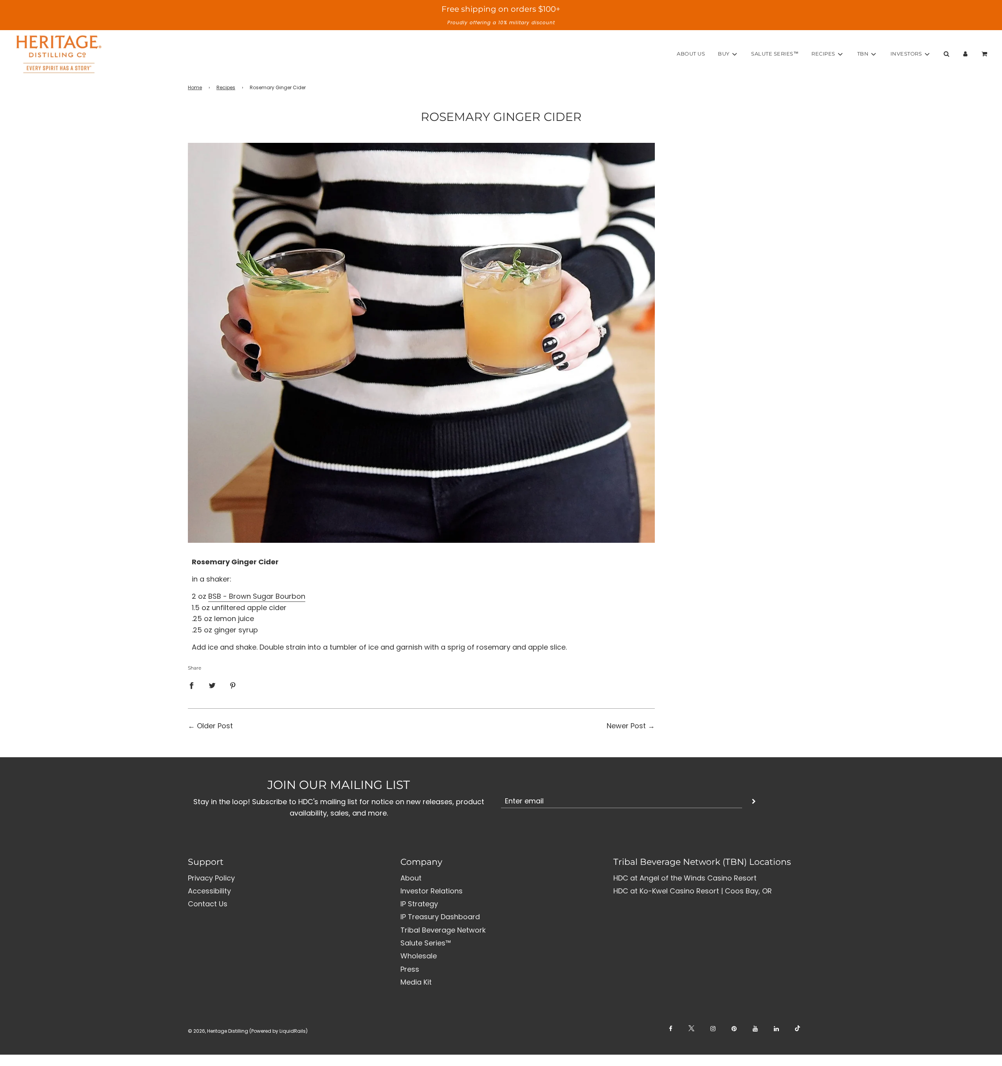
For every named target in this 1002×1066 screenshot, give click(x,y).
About (411, 878)
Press (409, 969)
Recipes (225, 87)
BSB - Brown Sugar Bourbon (256, 596)
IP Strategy (419, 904)
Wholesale (418, 956)
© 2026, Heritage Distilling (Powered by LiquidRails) (248, 1031)
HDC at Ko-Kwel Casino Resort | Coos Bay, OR (692, 891)
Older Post (215, 726)
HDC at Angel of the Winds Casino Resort (685, 878)
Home (195, 87)
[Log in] (965, 54)
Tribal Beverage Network (443, 930)
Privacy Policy (211, 878)
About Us (691, 53)
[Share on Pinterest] (232, 685)
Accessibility (209, 891)
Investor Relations (431, 891)
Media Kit (416, 982)
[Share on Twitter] (212, 685)
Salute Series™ (774, 53)
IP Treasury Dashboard (440, 917)
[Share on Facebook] (191, 685)
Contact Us (207, 904)
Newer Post (626, 726)
